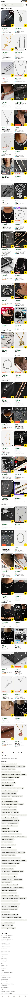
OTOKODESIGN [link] (5, 129)
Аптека (2, 963)
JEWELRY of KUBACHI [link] (19, 103)
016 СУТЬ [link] (3, 351)
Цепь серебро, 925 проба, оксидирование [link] (20, 104)
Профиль (25, 996)
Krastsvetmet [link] (5, 251)
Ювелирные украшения (6, 981)
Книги (2, 970)
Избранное (14, 996)
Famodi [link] (3, 226)
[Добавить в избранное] (12, 12)
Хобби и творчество (5, 966)
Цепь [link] (4, 30)
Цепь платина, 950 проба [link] (6, 252)
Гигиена (2, 956)
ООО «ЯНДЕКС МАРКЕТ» (9, 991)
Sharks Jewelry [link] (18, 226)
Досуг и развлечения (5, 951)
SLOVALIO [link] (17, 302)
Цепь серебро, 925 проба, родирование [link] (6, 500)
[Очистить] (22, 5)
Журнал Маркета (4, 989)
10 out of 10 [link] (17, 277)
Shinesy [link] (3, 30)
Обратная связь (4, 985)
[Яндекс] (10, 993)
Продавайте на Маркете (6, 937)
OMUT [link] (3, 376)
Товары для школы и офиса (6, 972)
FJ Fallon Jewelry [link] (19, 251)
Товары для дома (4, 961)
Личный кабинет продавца (6, 935)
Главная (3, 996)
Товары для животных (5, 975)
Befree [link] (3, 153)
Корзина (19, 996)
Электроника (4, 958)
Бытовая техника (4, 954)
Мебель (2, 952)
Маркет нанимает (4, 987)
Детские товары (4, 979)
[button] (26, 5)
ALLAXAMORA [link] (18, 426)
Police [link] (3, 696)
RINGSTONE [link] (4, 450)
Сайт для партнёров (5, 940)
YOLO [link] (16, 30)
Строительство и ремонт (6, 977)
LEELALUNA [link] (4, 476)
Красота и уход (4, 965)
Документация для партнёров (7, 939)
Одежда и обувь (4, 959)
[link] (9, 764)
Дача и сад (3, 968)
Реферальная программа (6, 946)
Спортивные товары (5, 974)
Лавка (8, 996)
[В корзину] (12, 25)
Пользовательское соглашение (7, 983)
